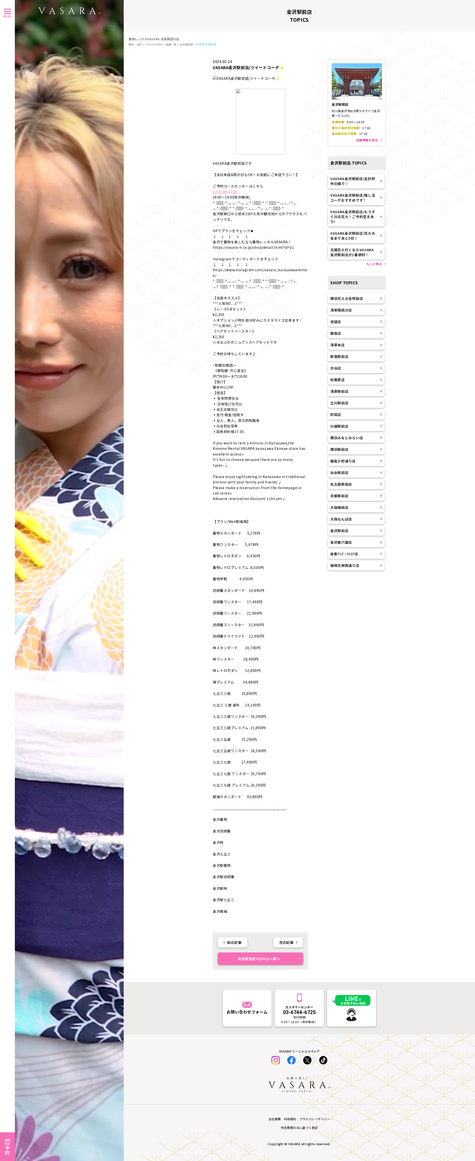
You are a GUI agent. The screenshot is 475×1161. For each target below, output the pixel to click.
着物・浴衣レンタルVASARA (145, 44)
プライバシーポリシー (314, 1119)
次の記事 (286, 942)
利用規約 (290, 1119)
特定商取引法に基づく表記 (299, 1127)
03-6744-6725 (225, 191)
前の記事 (234, 942)
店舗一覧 (171, 44)
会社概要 (275, 1119)
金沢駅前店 (186, 44)
